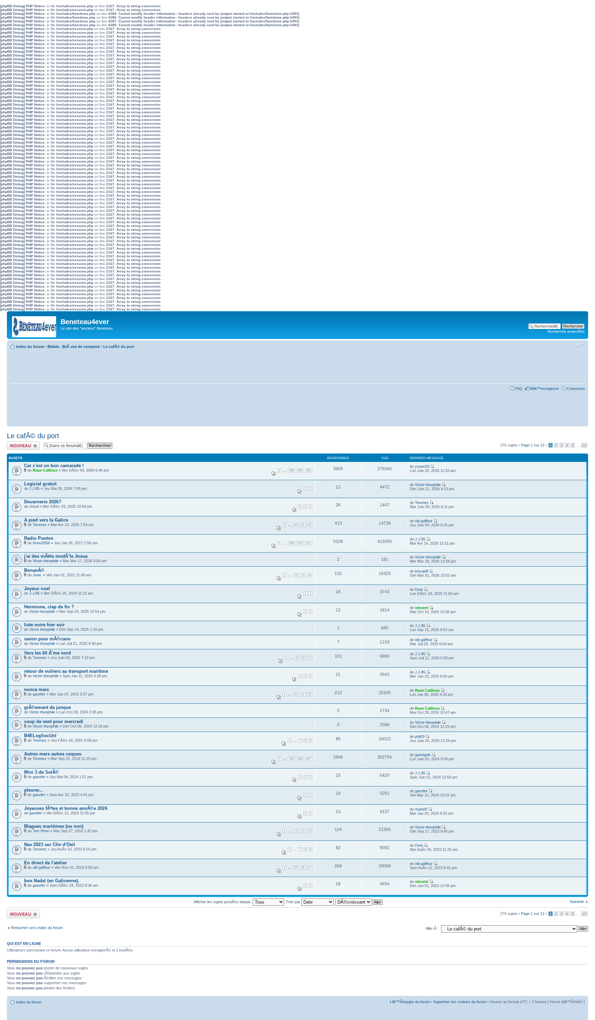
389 (291, 470)
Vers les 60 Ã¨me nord (47, 653)
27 (309, 867)
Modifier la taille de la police (580, 345)
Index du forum (30, 346)
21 (302, 694)
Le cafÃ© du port (118, 346)
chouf (34, 506)
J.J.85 (34, 488)
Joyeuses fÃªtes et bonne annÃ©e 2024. (66, 808)
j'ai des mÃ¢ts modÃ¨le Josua (55, 556)
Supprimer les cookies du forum (459, 1002)
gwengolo (423, 755)
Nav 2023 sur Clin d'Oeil (49, 844)
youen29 (422, 466)
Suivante (577, 901)
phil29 (420, 736)
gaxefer (39, 694)
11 (309, 658)
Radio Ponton (38, 538)
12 (584, 445)
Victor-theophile (428, 485)
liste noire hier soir (44, 624)
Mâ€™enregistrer (544, 389)
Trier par (293, 902)
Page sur (532, 445)
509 (291, 543)
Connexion (576, 389)
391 (308, 470)
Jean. (37, 575)
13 (302, 575)
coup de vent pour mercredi (53, 721)
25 (296, 867)
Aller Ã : (432, 928)
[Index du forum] (35, 325)
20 (296, 694)
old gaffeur (423, 521)
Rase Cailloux (45, 470)
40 (296, 525)
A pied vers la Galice (46, 520)
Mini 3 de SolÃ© (41, 772)
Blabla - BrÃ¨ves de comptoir (74, 346)
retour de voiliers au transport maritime (66, 671)
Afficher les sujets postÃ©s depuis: (223, 902)
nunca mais (36, 689)
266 (300, 759)
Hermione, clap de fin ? (49, 606)
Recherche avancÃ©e (566, 331)
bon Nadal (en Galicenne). (51, 880)
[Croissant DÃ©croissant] (359, 902)
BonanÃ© (34, 570)
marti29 (421, 809)
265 (291, 759)
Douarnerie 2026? (42, 501)
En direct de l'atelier (45, 862)
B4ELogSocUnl (40, 735)
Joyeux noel (37, 588)
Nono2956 (41, 543)
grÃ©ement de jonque (47, 707)
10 (302, 658)
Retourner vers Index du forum (37, 928)
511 (308, 543)
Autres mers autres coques (52, 753)
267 (308, 759)
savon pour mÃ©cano (47, 638)
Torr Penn (41, 831)
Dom (419, 589)
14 (309, 575)
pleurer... (33, 790)
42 (309, 525)
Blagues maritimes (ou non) (53, 826)
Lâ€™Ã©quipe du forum (410, 1002)
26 (302, 867)
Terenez (422, 503)
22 (309, 694)
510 (300, 543)
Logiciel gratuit (40, 483)
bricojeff (421, 571)
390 (300, 470)
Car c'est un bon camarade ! (54, 465)
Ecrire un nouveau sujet (22, 445)
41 (302, 525)
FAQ (518, 389)
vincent (421, 608)
